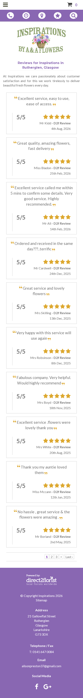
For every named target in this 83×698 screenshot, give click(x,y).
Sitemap (41, 600)
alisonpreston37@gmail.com (41, 666)
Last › (69, 557)
